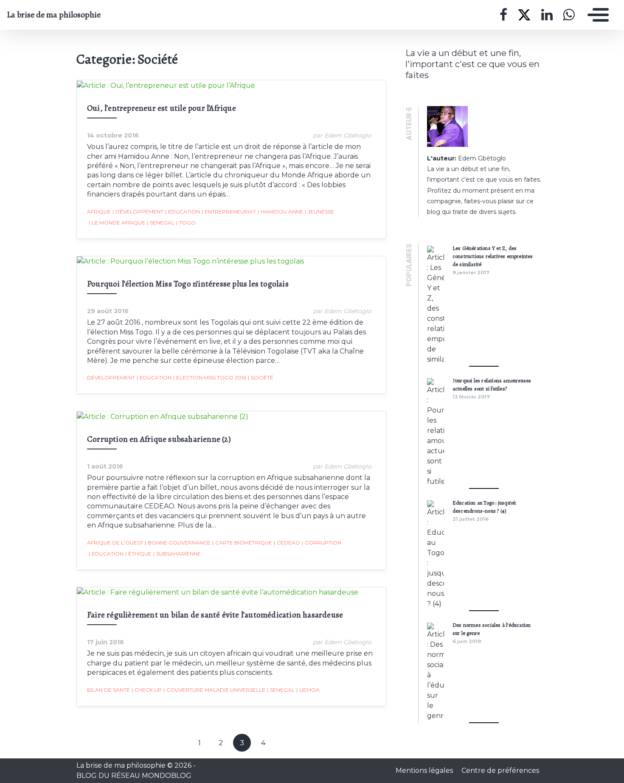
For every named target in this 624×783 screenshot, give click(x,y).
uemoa (308, 690)
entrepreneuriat (229, 211)
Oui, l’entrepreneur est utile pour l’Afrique (161, 108)
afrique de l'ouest (115, 542)
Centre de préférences (500, 770)
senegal (160, 222)
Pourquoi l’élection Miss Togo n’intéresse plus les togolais (188, 283)
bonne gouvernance (178, 542)
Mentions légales (425, 770)
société (260, 377)
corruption (321, 542)
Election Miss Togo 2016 (209, 377)
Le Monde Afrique (117, 222)
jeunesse (319, 211)
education (182, 211)
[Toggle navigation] (596, 14)
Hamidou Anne (280, 211)
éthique (138, 553)
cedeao (287, 542)
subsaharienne (177, 553)
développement (137, 211)
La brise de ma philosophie (54, 14)
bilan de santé (108, 690)
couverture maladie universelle (214, 690)
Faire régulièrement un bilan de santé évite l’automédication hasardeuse (215, 614)
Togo (186, 222)
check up (147, 690)
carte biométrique (242, 542)
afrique (99, 211)
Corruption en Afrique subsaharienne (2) (159, 439)
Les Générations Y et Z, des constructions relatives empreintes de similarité (493, 256)
